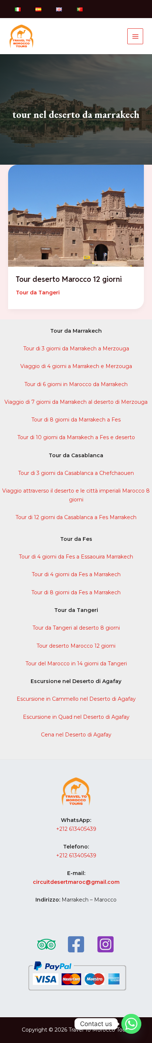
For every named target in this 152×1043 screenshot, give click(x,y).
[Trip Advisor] (46, 944)
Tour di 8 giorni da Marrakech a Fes (76, 419)
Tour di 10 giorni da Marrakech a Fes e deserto (76, 437)
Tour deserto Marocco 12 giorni (69, 279)
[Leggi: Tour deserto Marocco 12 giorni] (76, 215)
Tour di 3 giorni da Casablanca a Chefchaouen (76, 473)
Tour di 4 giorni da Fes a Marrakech (76, 574)
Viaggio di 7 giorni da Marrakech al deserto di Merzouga (76, 402)
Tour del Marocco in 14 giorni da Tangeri (76, 663)
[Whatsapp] (131, 1024)
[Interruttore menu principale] (135, 36)
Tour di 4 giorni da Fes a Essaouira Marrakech (76, 556)
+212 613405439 (76, 829)
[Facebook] (76, 944)
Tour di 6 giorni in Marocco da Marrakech (76, 384)
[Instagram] (105, 944)
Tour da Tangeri (38, 292)
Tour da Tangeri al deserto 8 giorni (76, 627)
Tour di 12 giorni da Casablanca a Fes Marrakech (76, 517)
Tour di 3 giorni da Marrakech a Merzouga (76, 348)
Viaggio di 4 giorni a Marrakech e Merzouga (76, 366)
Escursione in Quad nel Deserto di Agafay (76, 717)
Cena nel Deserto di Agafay (76, 734)
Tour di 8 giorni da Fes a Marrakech (76, 592)
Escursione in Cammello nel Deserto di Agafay (76, 699)
